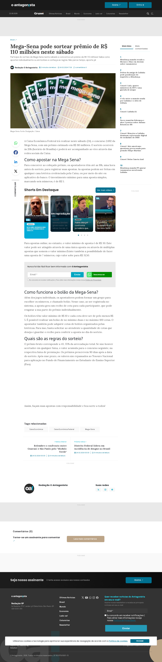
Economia (88, 14)
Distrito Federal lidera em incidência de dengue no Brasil (93, 440)
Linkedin (16, 162)
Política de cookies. (118, 641)
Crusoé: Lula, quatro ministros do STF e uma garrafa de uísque (133, 88)
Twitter (16, 171)
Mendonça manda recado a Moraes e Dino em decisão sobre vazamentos (132, 62)
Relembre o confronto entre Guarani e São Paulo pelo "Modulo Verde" (46, 440)
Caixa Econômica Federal (64, 429)
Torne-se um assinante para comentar (36, 537)
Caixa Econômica (36, 429)
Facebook (16, 152)
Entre (139, 5)
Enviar (77, 274)
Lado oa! (98, 14)
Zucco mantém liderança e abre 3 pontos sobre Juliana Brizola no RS (134, 123)
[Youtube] (86, 597)
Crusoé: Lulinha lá (127, 112)
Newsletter (123, 14)
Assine (115, 5)
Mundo (77, 14)
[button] (78, 235)
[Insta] (94, 597)
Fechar (139, 641)
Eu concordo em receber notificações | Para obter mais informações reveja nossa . (50, 280)
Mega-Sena (90, 429)
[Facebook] (97, 597)
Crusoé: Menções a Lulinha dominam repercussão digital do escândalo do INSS (133, 136)
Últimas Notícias (55, 14)
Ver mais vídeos (104, 190)
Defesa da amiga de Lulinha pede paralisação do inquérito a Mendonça (133, 75)
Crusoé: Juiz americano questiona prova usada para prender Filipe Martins (132, 149)
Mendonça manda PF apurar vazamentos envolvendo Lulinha (132, 170)
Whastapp (16, 143)
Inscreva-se (99, 274)
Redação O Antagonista (26, 68)
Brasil (68, 14)
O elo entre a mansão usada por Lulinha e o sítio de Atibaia (133, 101)
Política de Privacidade (93, 280)
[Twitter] (83, 597)
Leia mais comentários (85, 539)
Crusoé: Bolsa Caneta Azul (131, 159)
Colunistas (110, 14)
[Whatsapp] (90, 597)
